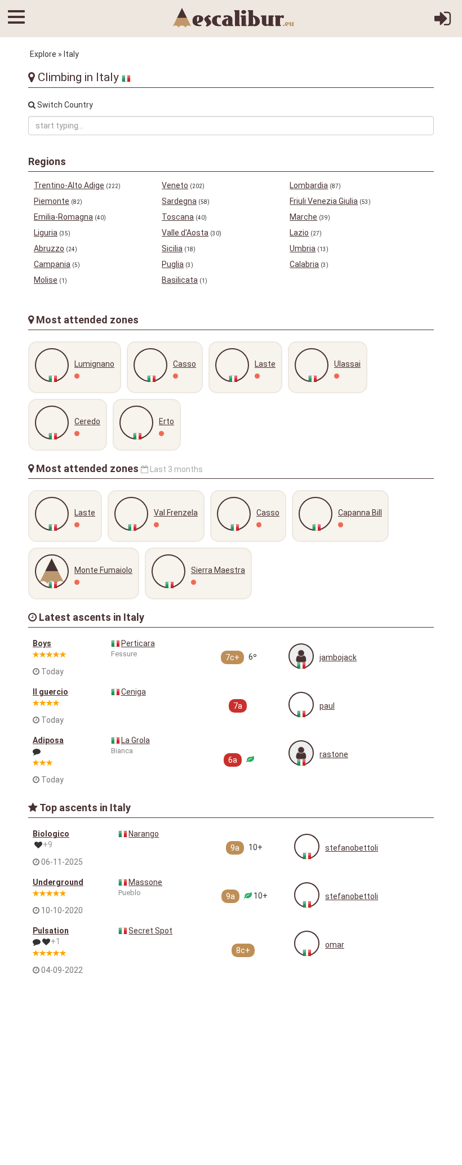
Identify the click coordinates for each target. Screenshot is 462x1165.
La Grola (135, 740)
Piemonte (51, 201)
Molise (45, 279)
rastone (333, 754)
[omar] (306, 943)
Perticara (138, 643)
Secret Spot (150, 930)
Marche (303, 216)
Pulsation (51, 930)
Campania (52, 264)
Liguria (45, 232)
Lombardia (309, 185)
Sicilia (172, 248)
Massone (145, 882)
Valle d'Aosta (185, 232)
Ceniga (133, 691)
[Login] (442, 22)
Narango (143, 833)
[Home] (233, 16)
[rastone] (301, 753)
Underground (58, 882)
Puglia (173, 264)
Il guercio (50, 691)
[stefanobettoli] (306, 846)
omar (334, 944)
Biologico (51, 833)
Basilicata (180, 279)
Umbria (303, 248)
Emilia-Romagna (63, 216)
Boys (42, 643)
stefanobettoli (351, 847)
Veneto (175, 185)
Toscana (178, 216)
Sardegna (179, 201)
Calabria (304, 264)
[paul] (301, 704)
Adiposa (48, 740)
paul (327, 705)
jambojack (338, 657)
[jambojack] (301, 656)
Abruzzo (49, 248)
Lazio (299, 232)
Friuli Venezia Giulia (324, 201)
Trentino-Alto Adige (69, 185)
